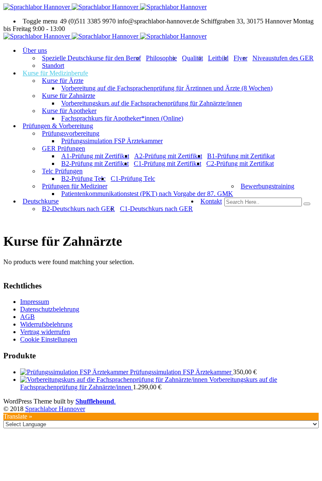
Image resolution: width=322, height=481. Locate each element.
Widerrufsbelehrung (46, 324)
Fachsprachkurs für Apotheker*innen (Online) (122, 118)
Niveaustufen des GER (283, 58)
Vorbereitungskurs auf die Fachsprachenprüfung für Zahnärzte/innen (151, 103)
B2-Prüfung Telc (83, 178)
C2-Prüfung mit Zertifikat (240, 163)
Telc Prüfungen (62, 171)
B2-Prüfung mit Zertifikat (95, 163)
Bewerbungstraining (267, 186)
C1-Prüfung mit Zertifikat (167, 163)
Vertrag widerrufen (45, 331)
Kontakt (211, 201)
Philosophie (161, 58)
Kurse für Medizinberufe (55, 73)
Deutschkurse (41, 201)
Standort (53, 65)
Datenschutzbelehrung (49, 309)
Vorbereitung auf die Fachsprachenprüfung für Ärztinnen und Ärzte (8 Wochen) (167, 88)
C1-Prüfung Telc (133, 178)
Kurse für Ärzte (62, 80)
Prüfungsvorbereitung (70, 133)
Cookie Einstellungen (48, 339)
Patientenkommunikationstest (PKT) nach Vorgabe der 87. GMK (147, 193)
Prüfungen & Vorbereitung (58, 125)
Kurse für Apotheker (69, 110)
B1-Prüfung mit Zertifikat (241, 155)
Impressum (34, 301)
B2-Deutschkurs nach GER (78, 208)
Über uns (35, 50)
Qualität (192, 58)
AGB (27, 316)
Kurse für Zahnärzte (68, 95)
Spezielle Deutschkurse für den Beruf (91, 58)
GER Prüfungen (63, 148)
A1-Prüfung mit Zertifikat (95, 155)
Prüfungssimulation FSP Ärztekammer (112, 140)
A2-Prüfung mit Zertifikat (168, 155)
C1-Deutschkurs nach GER (156, 208)
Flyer (240, 58)
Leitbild (218, 58)
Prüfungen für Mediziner (74, 186)
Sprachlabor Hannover (55, 408)
